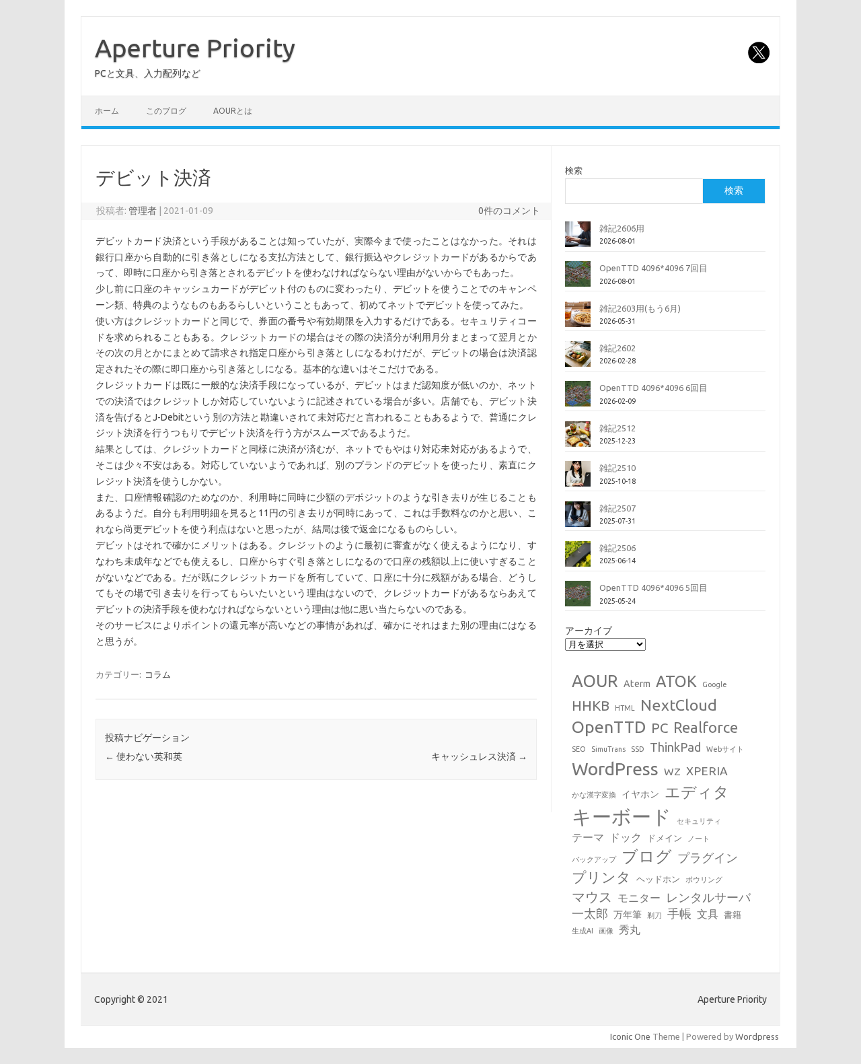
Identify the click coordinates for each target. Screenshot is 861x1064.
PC (659, 728)
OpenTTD (609, 726)
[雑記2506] (578, 559)
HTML (625, 708)
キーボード (621, 817)
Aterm (637, 683)
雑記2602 (617, 348)
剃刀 (654, 915)
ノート (698, 839)
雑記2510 (617, 467)
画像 (606, 931)
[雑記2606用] (578, 239)
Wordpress (757, 1036)
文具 (707, 914)
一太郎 (590, 913)
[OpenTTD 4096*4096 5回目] (578, 599)
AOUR (595, 681)
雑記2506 (617, 548)
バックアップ (594, 859)
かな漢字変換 (594, 795)
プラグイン (707, 857)
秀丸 (629, 929)
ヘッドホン (658, 879)
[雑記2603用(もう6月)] (578, 320)
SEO (579, 749)
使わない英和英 (143, 756)
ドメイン (664, 838)
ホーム (107, 110)
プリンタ (601, 877)
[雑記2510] (578, 479)
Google (714, 684)
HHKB (590, 705)
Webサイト (725, 749)
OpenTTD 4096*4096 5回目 (653, 587)
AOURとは (232, 110)
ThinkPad (675, 747)
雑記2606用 (621, 228)
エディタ (697, 791)
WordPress (615, 768)
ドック (625, 837)
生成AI (582, 931)
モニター (639, 898)
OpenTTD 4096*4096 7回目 (653, 268)
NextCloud (678, 704)
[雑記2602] (578, 359)
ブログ (647, 856)
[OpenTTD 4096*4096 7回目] (578, 279)
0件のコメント (509, 210)
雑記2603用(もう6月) (640, 308)
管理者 (142, 210)
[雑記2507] (578, 519)
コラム (158, 674)
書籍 (732, 914)
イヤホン (640, 794)
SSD (637, 749)
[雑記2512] (578, 439)
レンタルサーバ (708, 897)
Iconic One (630, 1036)
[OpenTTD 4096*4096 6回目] (578, 399)
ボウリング (703, 880)
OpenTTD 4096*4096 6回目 (653, 387)
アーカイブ (588, 630)
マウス (592, 897)
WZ (672, 771)
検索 (574, 170)
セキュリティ (699, 821)
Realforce (705, 727)
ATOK (676, 681)
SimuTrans (608, 749)
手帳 (679, 913)
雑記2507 (617, 508)
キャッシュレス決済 (479, 756)
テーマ (588, 837)
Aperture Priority (195, 48)
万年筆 (627, 914)
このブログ (166, 110)
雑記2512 (617, 428)
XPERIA (707, 771)
